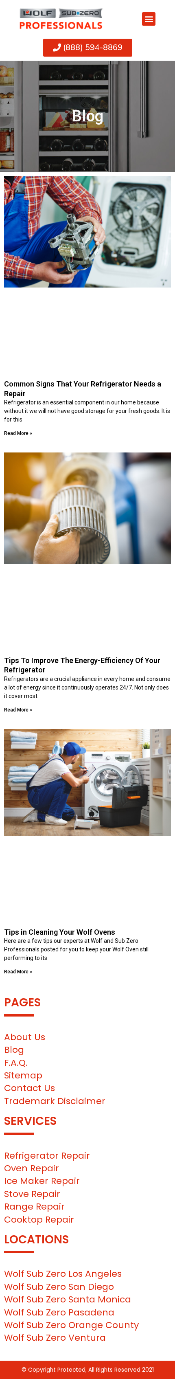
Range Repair (34, 1206)
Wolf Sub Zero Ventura (55, 1337)
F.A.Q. (16, 1062)
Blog (14, 1049)
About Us (24, 1037)
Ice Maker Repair (42, 1181)
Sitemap (23, 1075)
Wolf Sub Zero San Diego (59, 1286)
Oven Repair (31, 1168)
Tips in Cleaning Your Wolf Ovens (59, 932)
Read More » (18, 433)
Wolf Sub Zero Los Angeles (63, 1273)
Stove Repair (32, 1194)
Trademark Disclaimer (54, 1101)
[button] (148, 19)
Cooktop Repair (39, 1219)
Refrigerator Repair (47, 1155)
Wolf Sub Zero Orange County (71, 1325)
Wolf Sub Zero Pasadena (59, 1312)
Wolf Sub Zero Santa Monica (67, 1299)
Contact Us (29, 1088)
